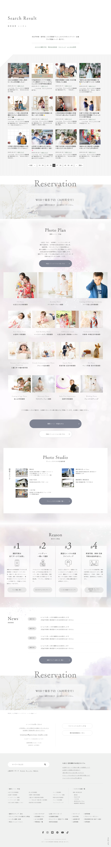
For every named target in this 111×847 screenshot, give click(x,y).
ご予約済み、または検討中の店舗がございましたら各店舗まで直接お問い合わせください (34, 729)
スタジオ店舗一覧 (79, 789)
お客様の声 (76, 819)
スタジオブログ (39, 814)
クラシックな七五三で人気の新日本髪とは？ (76, 775)
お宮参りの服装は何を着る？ (71, 770)
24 (47, 165)
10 (39, 165)
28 (60, 165)
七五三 (23, 771)
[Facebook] (43, 832)
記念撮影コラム (39, 816)
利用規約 (87, 822)
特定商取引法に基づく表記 (93, 819)
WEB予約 (76, 816)
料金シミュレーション (16, 822)
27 (57, 165)
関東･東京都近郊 (77, 792)
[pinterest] (57, 832)
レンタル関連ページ (32, 713)
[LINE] (52, 832)
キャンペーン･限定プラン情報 (58, 819)
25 (51, 165)
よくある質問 (71, 47)
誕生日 (36, 771)
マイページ (62, 47)
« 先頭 (30, 165)
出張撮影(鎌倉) (54, 816)
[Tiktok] (68, 832)
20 (42, 165)
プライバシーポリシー (92, 816)
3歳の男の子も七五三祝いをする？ (73, 773)
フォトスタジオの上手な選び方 (72, 778)
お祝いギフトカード (55, 814)
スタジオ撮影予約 (41, 47)
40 (65, 165)
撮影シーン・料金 (14, 789)
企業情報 (75, 822)
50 (68, 165)
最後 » (81, 165)
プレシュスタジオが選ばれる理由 (19, 816)
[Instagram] (47, 832)
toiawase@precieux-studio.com (34, 734)
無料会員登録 (52, 47)
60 (71, 165)
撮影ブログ (21, 86)
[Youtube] (62, 832)
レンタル (29, 771)
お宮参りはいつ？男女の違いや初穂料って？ (76, 767)
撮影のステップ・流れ (16, 814)
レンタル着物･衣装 (15, 819)
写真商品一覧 (39, 822)
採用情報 (87, 814)
